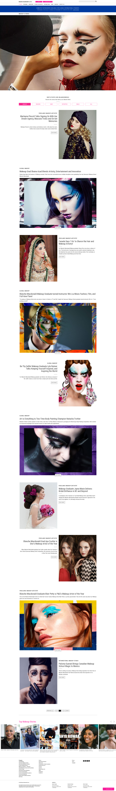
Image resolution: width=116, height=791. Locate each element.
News (52, 4)
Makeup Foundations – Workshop (24, 766)
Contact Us (61, 4)
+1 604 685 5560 (85, 787)
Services (56, 4)
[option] (10, 737)
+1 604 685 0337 (70, 787)
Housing (40, 766)
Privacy (73, 760)
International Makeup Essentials (24, 764)
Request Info (47, 1)
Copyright (73, 762)
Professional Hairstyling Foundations (25, 772)
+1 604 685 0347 (54, 787)
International (47, 4)
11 (62, 710)
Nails (77, 104)
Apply (39, 1)
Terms (73, 761)
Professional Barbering (23, 774)
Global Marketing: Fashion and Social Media (26, 767)
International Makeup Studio (68, 660)
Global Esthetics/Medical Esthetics (25, 775)
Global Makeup (25, 168)
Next (68, 710)
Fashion (38, 104)
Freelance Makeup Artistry (48, 113)
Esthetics (64, 104)
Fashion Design (21, 769)
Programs (25, 4)
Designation (41, 771)
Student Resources (38, 4)
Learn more (76, 9)
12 (64, 710)
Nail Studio (21, 776)
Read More (54, 132)
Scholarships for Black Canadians (44, 764)
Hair (51, 104)
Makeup (25, 104)
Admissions (31, 4)
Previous (49, 710)
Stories (20, 4)
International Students (42, 761)
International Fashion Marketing (24, 770)
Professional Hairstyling (23, 771)
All (91, 104)
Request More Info (42, 769)
